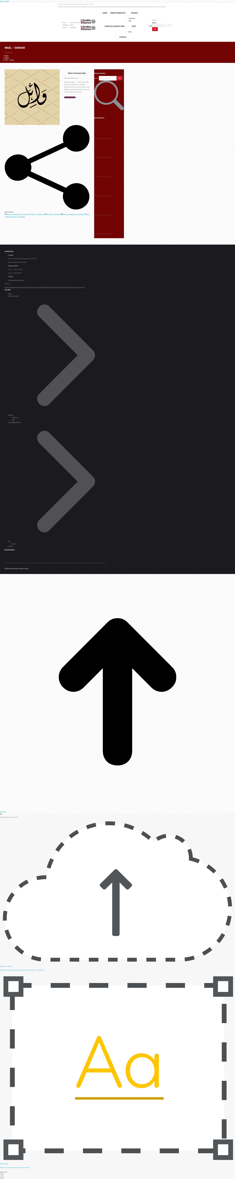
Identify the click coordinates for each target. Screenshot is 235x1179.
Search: (96, 78)
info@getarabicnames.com (16, 280)
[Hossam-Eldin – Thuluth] (43, 563)
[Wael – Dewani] (103, 196)
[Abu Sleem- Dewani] (32, 563)
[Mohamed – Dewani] (103, 157)
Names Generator (13, 296)
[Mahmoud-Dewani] (103, 234)
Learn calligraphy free (14, 422)
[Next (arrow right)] (2, 1175)
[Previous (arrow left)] (0, 1175)
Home (10, 293)
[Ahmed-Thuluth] (103, 176)
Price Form (15, 417)
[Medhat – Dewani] (103, 215)
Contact (10, 546)
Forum (14, 544)
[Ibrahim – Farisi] (55, 563)
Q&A (13, 420)
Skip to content (4, 1)
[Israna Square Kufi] (103, 138)
